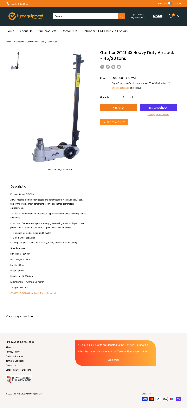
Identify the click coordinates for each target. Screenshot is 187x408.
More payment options (158, 114)
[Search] (121, 16)
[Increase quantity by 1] (132, 97)
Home (10, 31)
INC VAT (177, 3)
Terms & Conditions (15, 361)
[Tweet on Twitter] (113, 67)
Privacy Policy (13, 351)
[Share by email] (119, 67)
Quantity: (105, 97)
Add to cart (118, 107)
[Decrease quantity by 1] (115, 97)
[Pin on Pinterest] (108, 67)
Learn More (113, 359)
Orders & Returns (14, 356)
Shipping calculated (120, 88)
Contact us (11, 365)
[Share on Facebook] (102, 67)
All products (19, 42)
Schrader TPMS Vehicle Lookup (105, 31)
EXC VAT (162, 3)
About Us (26, 31)
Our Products (47, 31)
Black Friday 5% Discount (18, 370)
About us (10, 347)
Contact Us (69, 31)
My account (137, 17)
